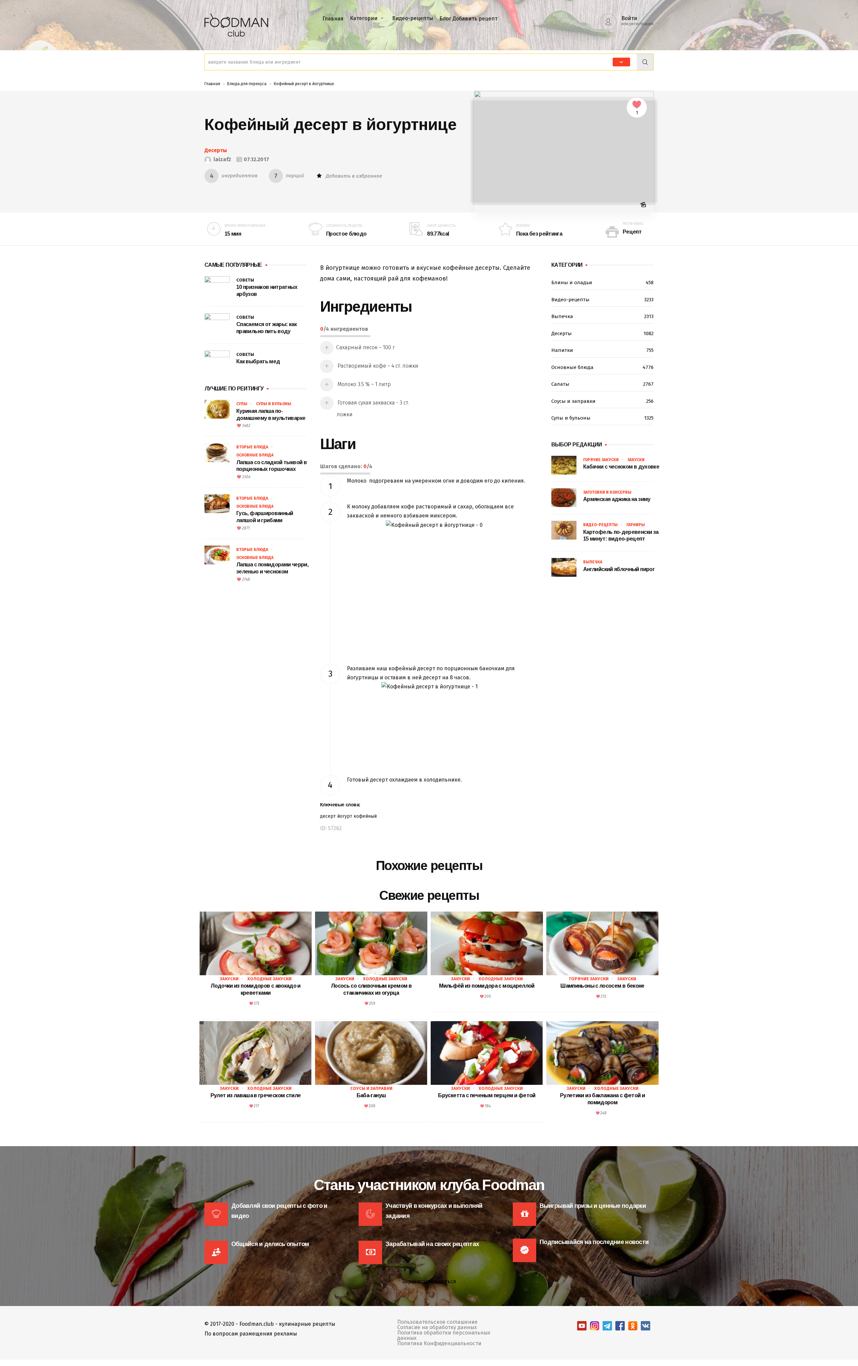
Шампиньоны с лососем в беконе (602, 986)
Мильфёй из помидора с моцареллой (487, 986)
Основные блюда (254, 455)
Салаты (602, 384)
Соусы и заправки (602, 401)
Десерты (215, 150)
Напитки (602, 350)
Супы (241, 403)
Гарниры (635, 524)
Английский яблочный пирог (619, 569)
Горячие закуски (601, 459)
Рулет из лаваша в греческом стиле (255, 1095)
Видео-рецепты (412, 18)
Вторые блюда (252, 447)
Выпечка (602, 316)
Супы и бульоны (273, 403)
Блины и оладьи (602, 283)
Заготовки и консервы (607, 492)
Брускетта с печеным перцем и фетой (486, 1095)
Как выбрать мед (258, 361)
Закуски (636, 459)
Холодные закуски (269, 978)
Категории (363, 18)
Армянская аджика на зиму (617, 499)
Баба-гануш (371, 1095)
